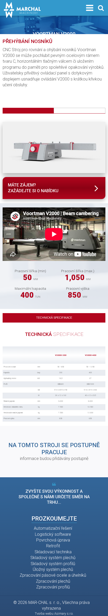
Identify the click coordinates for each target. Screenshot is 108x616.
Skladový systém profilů (53, 563)
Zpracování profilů (53, 587)
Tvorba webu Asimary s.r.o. (54, 613)
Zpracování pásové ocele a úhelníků (53, 575)
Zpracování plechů (53, 581)
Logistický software (53, 534)
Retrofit (53, 545)
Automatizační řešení (53, 528)
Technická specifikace (54, 317)
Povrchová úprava (53, 540)
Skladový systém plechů (52, 557)
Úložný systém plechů (53, 569)
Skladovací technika (53, 551)
